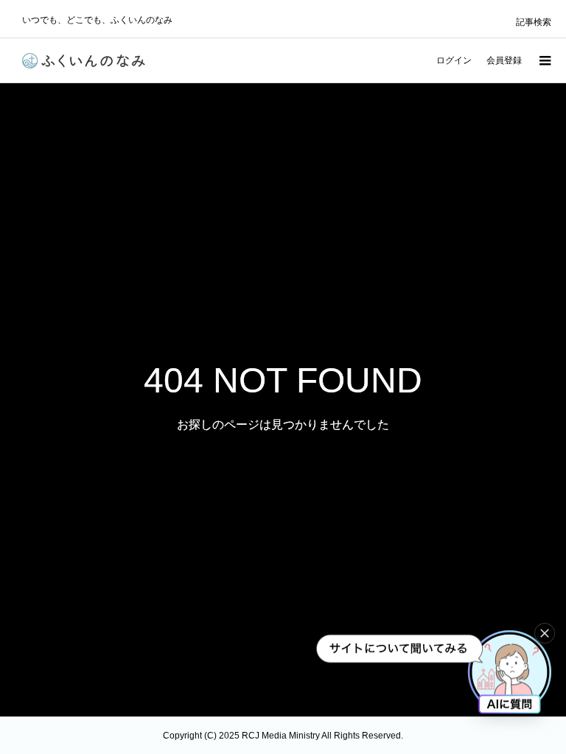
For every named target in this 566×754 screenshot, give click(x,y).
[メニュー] (544, 60)
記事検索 (533, 22)
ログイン (454, 60)
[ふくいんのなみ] (84, 60)
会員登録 (504, 60)
